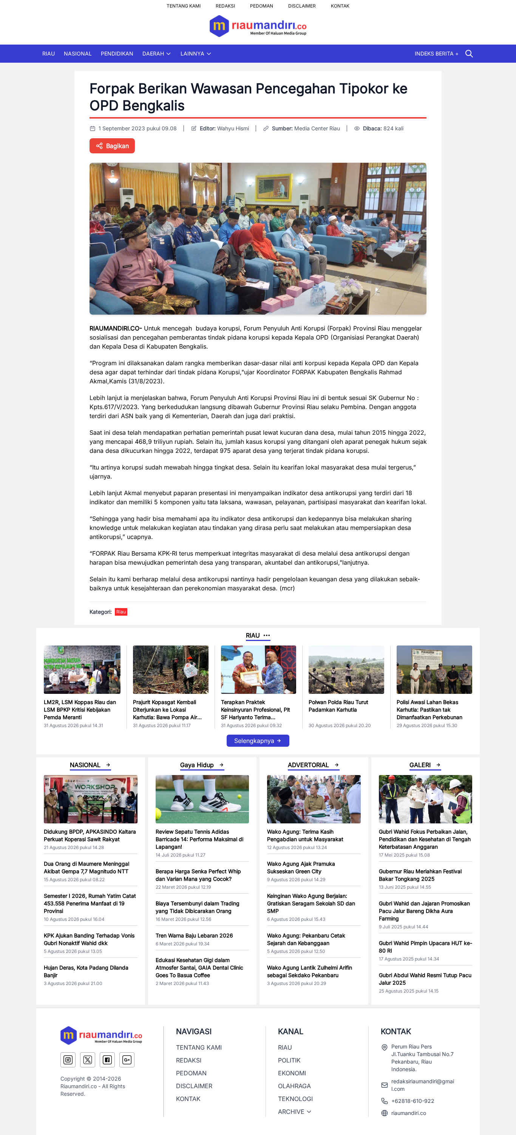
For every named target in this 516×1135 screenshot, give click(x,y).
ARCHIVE (291, 1111)
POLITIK (289, 1060)
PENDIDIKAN (117, 53)
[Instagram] (68, 1059)
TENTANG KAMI (184, 4)
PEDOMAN (261, 4)
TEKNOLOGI (295, 1099)
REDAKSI (225, 4)
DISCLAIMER (302, 4)
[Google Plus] (126, 1059)
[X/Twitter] (87, 1059)
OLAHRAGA (294, 1086)
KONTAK (340, 4)
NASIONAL (78, 53)
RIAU (48, 53)
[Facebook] (107, 1059)
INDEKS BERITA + (437, 53)
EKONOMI (292, 1073)
